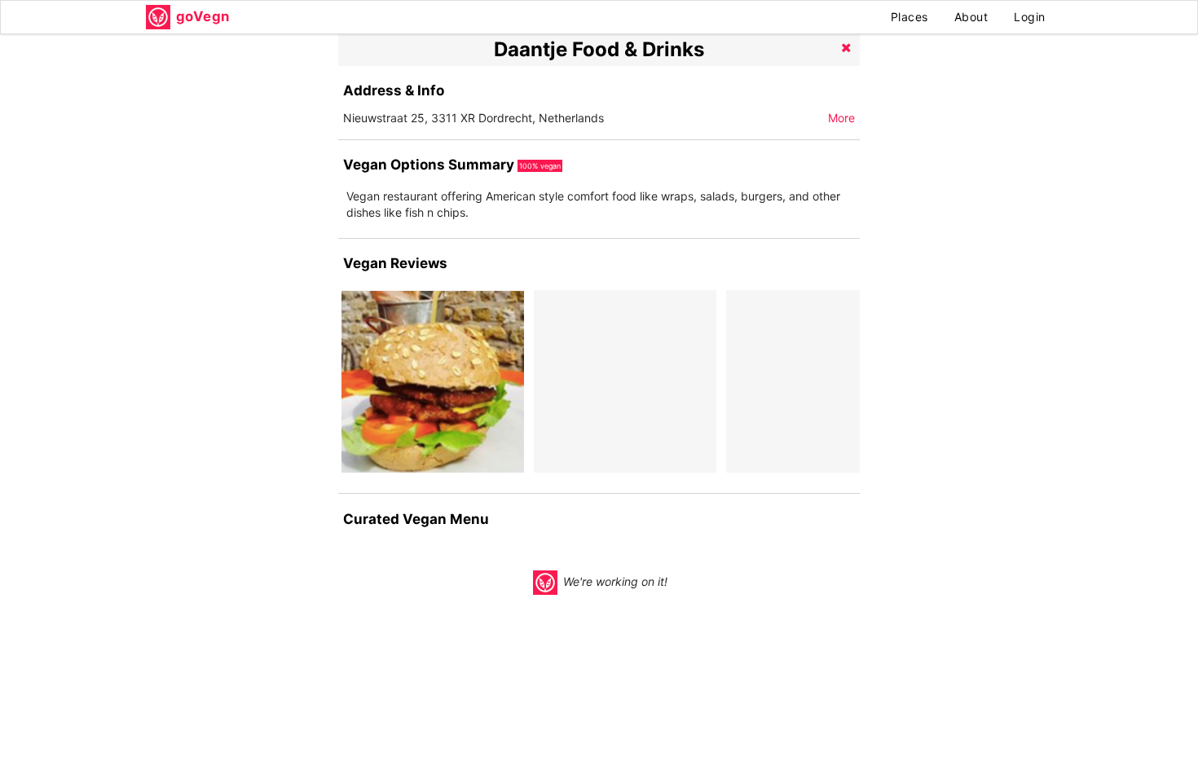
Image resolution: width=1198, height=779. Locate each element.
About (971, 17)
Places (909, 17)
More (841, 118)
